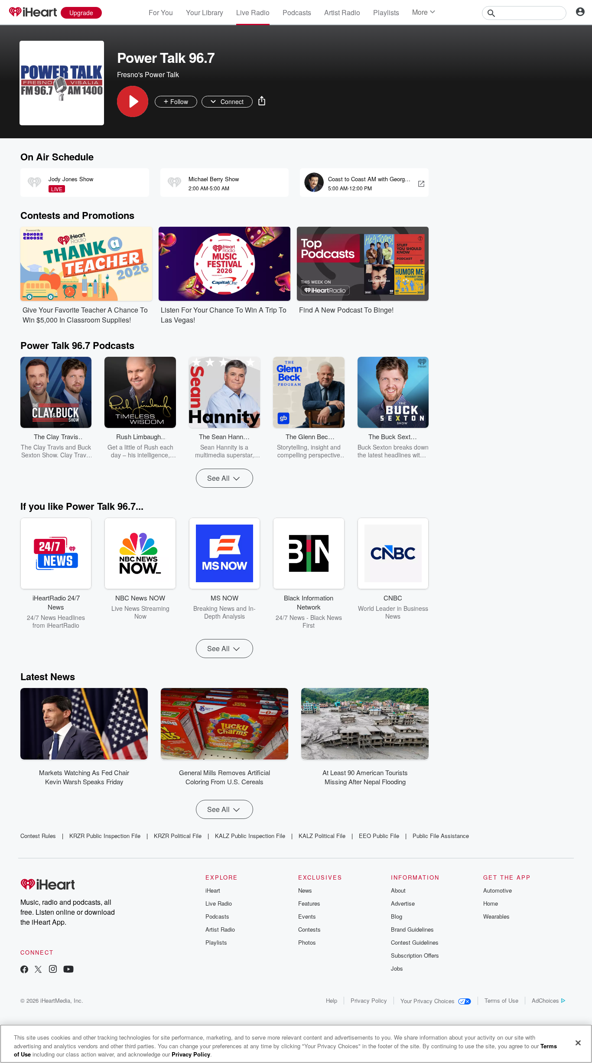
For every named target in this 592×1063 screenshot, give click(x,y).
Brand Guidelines (412, 929)
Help (331, 1000)
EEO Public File (379, 835)
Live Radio (253, 12)
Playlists (386, 12)
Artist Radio (342, 12)
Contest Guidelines (415, 942)
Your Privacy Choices (427, 1001)
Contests (309, 929)
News (305, 890)
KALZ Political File (322, 835)
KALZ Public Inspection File (250, 835)
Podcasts (297, 12)
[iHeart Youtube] (68, 970)
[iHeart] (33, 12)
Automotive (497, 890)
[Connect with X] (38, 970)
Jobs (397, 968)
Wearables (496, 916)
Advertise (403, 903)
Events (307, 916)
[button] (132, 101)
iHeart (212, 890)
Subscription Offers (415, 955)
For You (161, 12)
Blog (396, 916)
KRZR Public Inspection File (104, 835)
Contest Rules (38, 835)
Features (309, 903)
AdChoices (545, 1000)
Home (490, 903)
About (398, 890)
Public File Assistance (441, 835)
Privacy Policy (369, 1000)
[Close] (578, 1042)
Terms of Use (501, 1000)
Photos (307, 942)
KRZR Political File (178, 835)
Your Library (204, 12)
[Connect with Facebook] (24, 970)
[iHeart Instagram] (53, 970)
